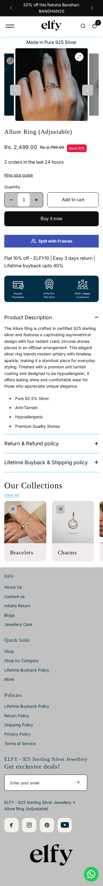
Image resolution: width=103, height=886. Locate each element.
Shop (9, 651)
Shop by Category (21, 660)
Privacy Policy (17, 734)
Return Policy (16, 715)
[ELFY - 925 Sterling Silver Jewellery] (51, 26)
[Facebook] (11, 825)
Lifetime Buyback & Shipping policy (46, 462)
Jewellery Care (18, 624)
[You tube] (65, 825)
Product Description (28, 317)
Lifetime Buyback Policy (26, 670)
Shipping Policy (18, 724)
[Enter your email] (78, 783)
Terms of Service (20, 743)
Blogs (9, 615)
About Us (13, 587)
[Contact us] (91, 874)
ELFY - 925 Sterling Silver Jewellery (37, 802)
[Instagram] (29, 825)
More (9, 679)
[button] (11, 8)
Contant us (14, 596)
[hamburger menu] (10, 26)
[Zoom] (10, 61)
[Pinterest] (47, 825)
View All (11, 494)
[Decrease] (11, 199)
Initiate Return (17, 605)
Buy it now (51, 218)
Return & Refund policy (31, 443)
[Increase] (36, 199)
